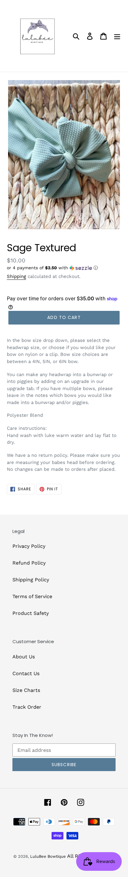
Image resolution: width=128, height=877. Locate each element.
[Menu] (117, 36)
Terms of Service (32, 596)
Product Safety (30, 613)
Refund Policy (29, 563)
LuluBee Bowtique (48, 856)
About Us (23, 657)
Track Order (26, 707)
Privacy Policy (28, 546)
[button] (64, 268)
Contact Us (25, 673)
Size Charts (26, 690)
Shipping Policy (30, 580)
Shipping (16, 276)
